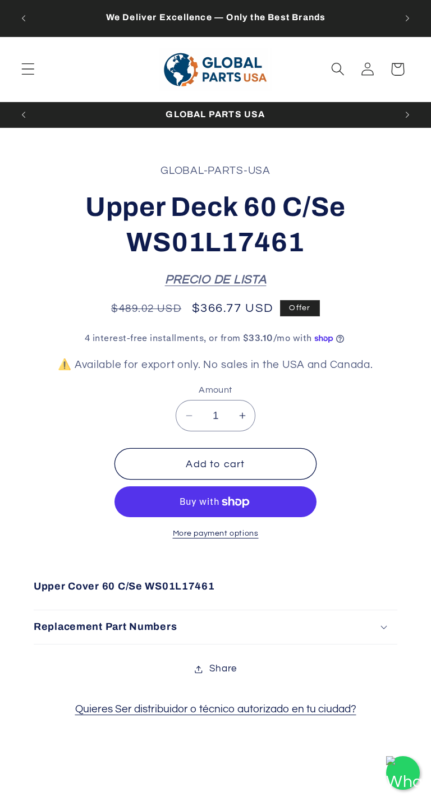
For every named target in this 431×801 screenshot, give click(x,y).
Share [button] (223, 669)
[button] (28, 69)
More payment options (216, 533)
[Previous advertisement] (23, 18)
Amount (215, 389)
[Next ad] (407, 18)
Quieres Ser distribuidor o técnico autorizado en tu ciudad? (215, 709)
